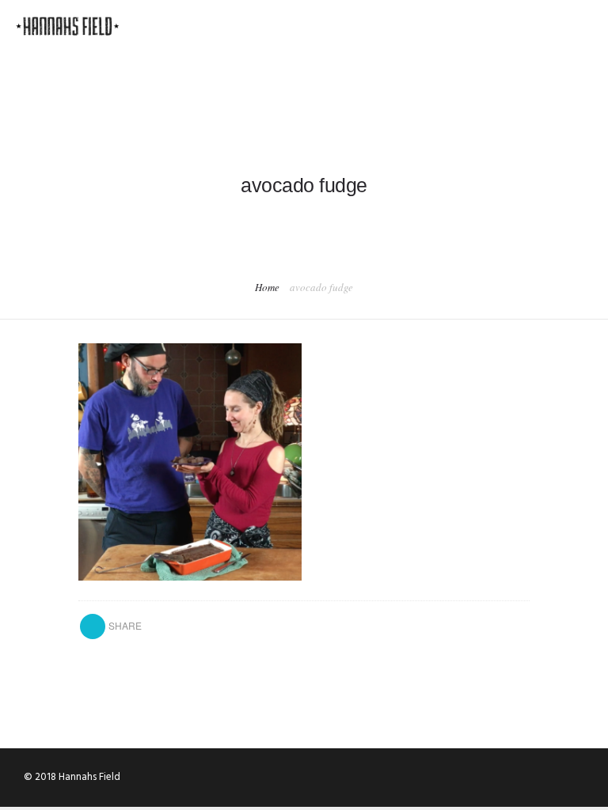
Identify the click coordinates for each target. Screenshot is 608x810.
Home (267, 287)
